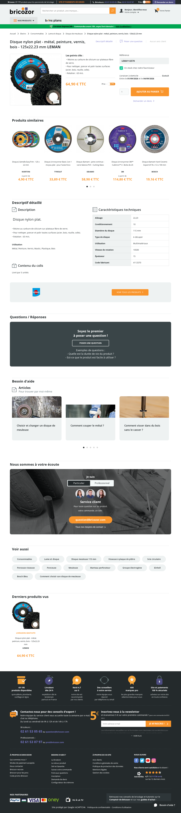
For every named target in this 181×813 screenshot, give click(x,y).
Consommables (24, 559)
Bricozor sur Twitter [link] (142, 760)
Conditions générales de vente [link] (105, 763)
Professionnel (102, 483)
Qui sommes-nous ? (18, 759)
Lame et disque (51, 559)
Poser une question (133, 41)
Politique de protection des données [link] (108, 766)
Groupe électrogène (132, 567)
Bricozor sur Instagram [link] (153, 760)
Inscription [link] (55, 776)
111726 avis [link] (156, 776)
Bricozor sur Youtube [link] (148, 760)
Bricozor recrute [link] (16, 769)
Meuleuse (73, 567)
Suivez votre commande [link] (61, 769)
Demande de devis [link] (59, 779)
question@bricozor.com (90, 519)
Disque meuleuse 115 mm (83, 559)
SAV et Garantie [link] (57, 766)
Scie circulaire (154, 559)
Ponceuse (51, 567)
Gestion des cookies (101, 772)
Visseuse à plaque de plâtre (121, 559)
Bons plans (53, 20)
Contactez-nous (30, 711)
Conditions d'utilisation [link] (121, 807)
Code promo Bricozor (19, 776)
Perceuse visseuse (26, 567)
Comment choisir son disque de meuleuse (60, 576)
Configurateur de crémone (62, 782)
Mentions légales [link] (100, 769)
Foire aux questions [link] (59, 773)
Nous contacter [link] (16, 766)
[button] (87, 186)
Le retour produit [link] (58, 763)
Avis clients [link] (97, 760)
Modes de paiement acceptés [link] (22, 763)
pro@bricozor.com (55, 742)
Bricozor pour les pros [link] (19, 772)
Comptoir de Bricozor (119, 799)
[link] (164, 2)
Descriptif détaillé (104, 41)
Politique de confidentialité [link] (98, 807)
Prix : (140, 2)
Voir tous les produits (129, 292)
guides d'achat (148, 799)
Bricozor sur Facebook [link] (136, 760)
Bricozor (23, 11)
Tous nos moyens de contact (89, 527)
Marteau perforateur (100, 567)
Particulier (78, 483)
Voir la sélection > (123, 26)
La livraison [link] (56, 760)
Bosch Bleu (22, 576)
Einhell (157, 567)
